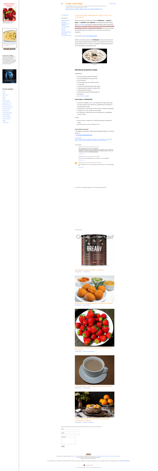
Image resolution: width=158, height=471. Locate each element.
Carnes (3, 91)
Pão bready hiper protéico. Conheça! (89, 270)
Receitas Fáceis (5, 110)
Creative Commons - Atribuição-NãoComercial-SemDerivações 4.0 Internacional (105, 456)
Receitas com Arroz (6, 103)
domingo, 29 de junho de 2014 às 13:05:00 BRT (91, 156)
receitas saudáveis (66, 32)
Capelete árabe (65, 20)
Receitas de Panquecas (7, 106)
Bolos (88, 9)
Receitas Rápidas (6, 114)
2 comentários (86, 271)
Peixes (3, 99)
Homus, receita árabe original (89, 36)
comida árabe (81, 24)
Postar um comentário (88, 351)
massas (63, 30)
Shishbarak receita (66, 35)
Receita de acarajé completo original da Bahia (94, 303)
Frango (3, 93)
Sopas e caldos (5, 122)
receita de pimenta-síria (85, 135)
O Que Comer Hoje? (74, 3)
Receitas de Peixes (95, 9)
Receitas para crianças (7, 112)
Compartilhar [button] (64, 15)
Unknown (81, 162)
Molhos (4, 97)
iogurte (63, 28)
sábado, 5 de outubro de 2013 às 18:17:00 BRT (91, 146)
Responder (81, 153)
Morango (77, 9)
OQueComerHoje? (74, 456)
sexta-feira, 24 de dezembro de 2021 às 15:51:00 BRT (92, 162)
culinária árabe (65, 26)
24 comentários (86, 305)
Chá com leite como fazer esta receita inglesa (93, 386)
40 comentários (86, 387)
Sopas (85, 9)
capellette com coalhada (65, 24)
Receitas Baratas (6, 101)
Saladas (4, 120)
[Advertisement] (88, 209)
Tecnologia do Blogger (89, 465)
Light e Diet (5, 95)
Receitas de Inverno (6, 104)
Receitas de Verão (6, 108)
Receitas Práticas (70, 9)
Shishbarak (64, 33)
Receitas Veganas (6, 118)
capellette (64, 22)
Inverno (81, 9)
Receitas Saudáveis (6, 116)
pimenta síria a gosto (83, 96)
